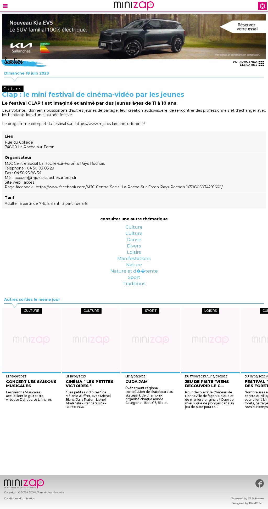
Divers (134, 260)
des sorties (245, 63)
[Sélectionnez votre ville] (263, 6)
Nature (134, 292)
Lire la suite (127, 447)
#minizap (259, 483)
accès (29, 182)
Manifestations (134, 281)
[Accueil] (134, 5)
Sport (134, 312)
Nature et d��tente (134, 302)
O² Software (256, 498)
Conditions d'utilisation (19, 498)
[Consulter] (134, 36)
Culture (134, 229)
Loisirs (134, 271)
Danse (134, 250)
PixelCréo (255, 503)
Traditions (134, 323)
